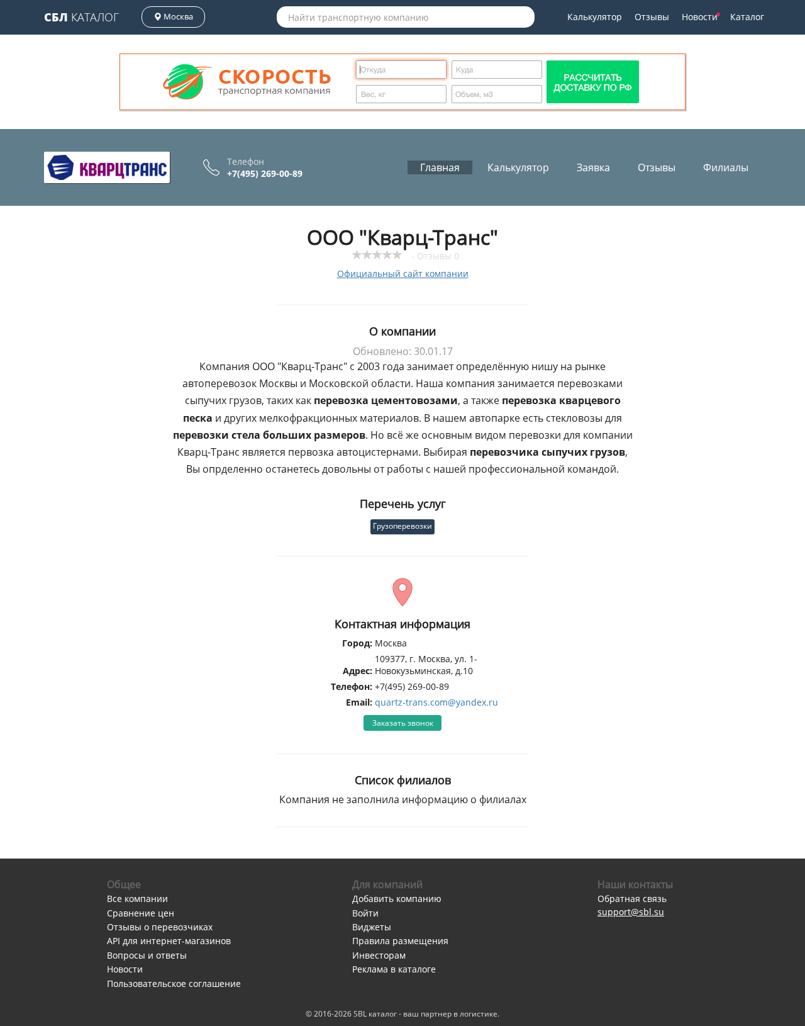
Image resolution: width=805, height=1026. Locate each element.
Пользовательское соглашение (174, 983)
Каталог (81, 17)
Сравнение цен (140, 913)
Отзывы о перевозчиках (160, 927)
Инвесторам (379, 955)
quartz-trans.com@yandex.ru (436, 702)
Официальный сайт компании (403, 273)
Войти (365, 913)
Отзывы (652, 17)
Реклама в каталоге (394, 969)
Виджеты (371, 927)
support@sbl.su (630, 912)
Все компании (137, 899)
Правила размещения (400, 941)
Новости (700, 17)
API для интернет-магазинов (169, 941)
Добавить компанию (396, 899)
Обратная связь (632, 899)
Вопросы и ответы (147, 955)
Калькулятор (594, 17)
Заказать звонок (402, 723)
